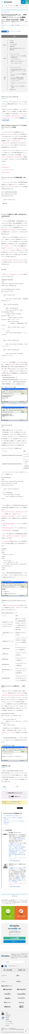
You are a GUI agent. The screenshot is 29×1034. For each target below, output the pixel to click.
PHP (2, 27)
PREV (4, 786)
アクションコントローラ (15, 67)
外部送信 (7, 1025)
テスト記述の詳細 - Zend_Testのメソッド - (13, 815)
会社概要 (7, 1019)
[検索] (2, 5)
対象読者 (12, 42)
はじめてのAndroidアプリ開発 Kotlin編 (16, 853)
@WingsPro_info (19, 879)
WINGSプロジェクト (14, 843)
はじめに (12, 40)
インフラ (22, 5)
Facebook (15, 881)
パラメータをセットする (16, 63)
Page (4, 45)
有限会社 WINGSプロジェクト (17, 868)
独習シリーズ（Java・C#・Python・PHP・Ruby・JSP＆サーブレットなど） (17, 846)
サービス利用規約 (9, 1021)
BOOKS (19, 981)
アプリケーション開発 (13, 5)
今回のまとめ (13, 89)
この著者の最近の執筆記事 (14, 860)
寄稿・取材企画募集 (8, 970)
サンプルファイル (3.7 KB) (14, 31)
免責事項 (7, 1017)
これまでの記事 (13, 44)
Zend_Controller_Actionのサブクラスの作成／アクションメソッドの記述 (18, 71)
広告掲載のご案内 (21, 970)
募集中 (18, 876)
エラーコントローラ (15, 80)
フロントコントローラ (14, 54)
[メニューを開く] (2, 2)
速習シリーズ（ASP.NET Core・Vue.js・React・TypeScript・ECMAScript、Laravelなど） (17, 849)
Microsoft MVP (20, 839)
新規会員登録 (15, 938)
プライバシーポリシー (10, 1023)
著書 (23, 877)
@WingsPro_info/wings (16, 880)
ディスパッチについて (15, 59)
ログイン (11, 803)
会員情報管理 (8, 1015)
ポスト (20, 808)
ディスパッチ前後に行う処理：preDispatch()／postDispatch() (17, 78)
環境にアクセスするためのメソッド (18, 61)
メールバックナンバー (15, 934)
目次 (14, 36)
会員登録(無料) (14, 801)
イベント (3, 981)
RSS (14, 879)
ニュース (3, 975)
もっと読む (5, 823)
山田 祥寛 (16, 25)
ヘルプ (7, 1012)
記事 (18, 975)
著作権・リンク (8, 1014)
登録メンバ (18, 874)
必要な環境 (12, 46)
